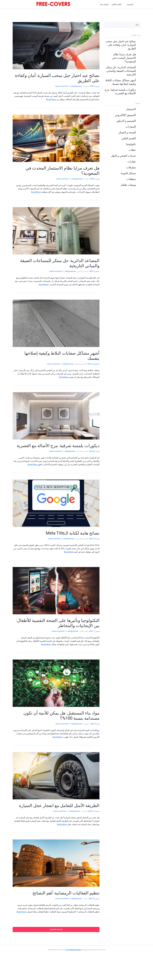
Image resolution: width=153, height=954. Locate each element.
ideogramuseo (76, 86)
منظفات (131, 179)
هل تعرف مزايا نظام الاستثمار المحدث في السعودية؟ (124, 58)
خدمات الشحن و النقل (123, 155)
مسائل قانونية (128, 173)
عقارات (131, 161)
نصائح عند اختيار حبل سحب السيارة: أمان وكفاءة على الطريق (121, 45)
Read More (51, 99)
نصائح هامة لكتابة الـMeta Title (72, 533)
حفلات (132, 149)
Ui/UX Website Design (73, 950)
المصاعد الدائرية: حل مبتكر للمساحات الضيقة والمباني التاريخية (121, 71)
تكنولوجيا (131, 144)
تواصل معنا (104, 4)
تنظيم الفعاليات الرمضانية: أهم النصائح (65, 893)
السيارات (131, 126)
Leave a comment (61, 86)
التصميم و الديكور (126, 120)
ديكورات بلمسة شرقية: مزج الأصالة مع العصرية (58, 445)
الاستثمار (131, 109)
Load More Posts (56, 929)
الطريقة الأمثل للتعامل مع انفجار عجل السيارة (59, 805)
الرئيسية (130, 4)
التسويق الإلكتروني (125, 115)
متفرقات (131, 167)
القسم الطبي (116, 4)
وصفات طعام (128, 184)
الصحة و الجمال (127, 132)
